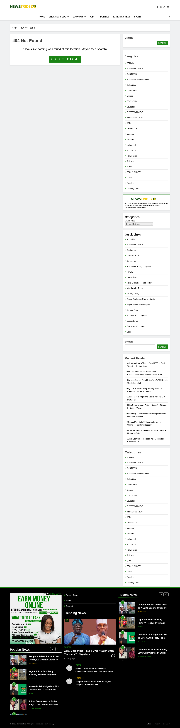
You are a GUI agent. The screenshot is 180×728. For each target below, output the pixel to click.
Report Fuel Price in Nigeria (138, 304)
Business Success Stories (138, 79)
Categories (130, 221)
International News (135, 118)
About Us (131, 239)
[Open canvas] (11, 16)
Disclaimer (131, 261)
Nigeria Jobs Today (135, 288)
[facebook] (157, 6)
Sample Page (132, 310)
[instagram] (160, 6)
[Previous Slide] (52, 649)
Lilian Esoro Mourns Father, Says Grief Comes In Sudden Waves (44, 692)
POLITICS (104, 17)
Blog (149, 724)
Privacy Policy (133, 294)
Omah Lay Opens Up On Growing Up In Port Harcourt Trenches (44, 707)
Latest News (132, 277)
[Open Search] (169, 17)
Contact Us (131, 250)
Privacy (157, 724)
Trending (130, 183)
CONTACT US (133, 255)
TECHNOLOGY (134, 172)
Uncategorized (133, 188)
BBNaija (130, 63)
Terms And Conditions (136, 326)
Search (129, 38)
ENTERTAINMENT (121, 17)
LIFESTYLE (132, 128)
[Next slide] (57, 649)
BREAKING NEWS (57, 17)
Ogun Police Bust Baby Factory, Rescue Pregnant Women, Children (42, 662)
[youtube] (168, 6)
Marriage (130, 134)
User (129, 332)
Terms (68, 600)
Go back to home (65, 59)
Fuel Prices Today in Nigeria (139, 266)
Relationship (132, 156)
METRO (130, 139)
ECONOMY (78, 17)
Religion (130, 161)
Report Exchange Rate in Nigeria (141, 299)
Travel (129, 177)
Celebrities (131, 85)
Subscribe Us (132, 321)
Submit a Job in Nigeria (137, 315)
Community (132, 90)
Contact (69, 606)
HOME (42, 17)
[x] (164, 6)
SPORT (137, 17)
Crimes (130, 96)
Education (131, 107)
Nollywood (131, 145)
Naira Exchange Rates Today (139, 283)
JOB (92, 17)
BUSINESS (132, 74)
